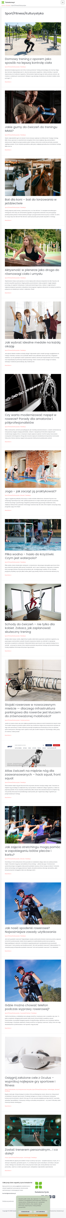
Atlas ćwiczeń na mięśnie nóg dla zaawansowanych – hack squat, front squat (33, 774)
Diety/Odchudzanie (10, 1089)
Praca (6, 1157)
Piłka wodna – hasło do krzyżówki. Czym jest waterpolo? (29, 556)
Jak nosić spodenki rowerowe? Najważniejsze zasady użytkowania (30, 930)
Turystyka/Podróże (25, 1013)
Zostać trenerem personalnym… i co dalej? (31, 1151)
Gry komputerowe (21, 1089)
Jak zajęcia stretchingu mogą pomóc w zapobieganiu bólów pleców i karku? (32, 851)
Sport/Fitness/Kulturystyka (12, 67)
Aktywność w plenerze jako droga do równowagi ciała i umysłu (32, 272)
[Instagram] (50, 1196)
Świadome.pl (10, 2)
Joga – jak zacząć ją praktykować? (30, 491)
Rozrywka (29, 1089)
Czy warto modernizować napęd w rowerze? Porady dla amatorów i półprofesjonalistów (30, 419)
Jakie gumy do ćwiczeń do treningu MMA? (31, 129)
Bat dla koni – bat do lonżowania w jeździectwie (31, 201)
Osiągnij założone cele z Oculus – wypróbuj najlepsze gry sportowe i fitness (30, 1081)
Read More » (8, 82)
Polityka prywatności (8, 1201)
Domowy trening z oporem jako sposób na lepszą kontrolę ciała (28, 61)
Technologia (50, 1089)
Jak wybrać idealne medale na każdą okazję (32, 344)
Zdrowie (22, 495)
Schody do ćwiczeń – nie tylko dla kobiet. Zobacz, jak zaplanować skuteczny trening (30, 628)
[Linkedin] (53, 1196)
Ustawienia (40, 1211)
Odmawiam (25, 1211)
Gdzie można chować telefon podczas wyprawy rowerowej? (27, 1007)
